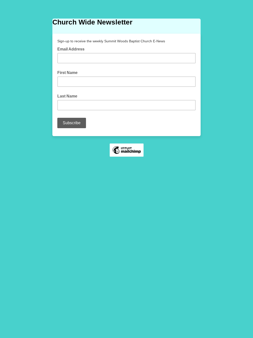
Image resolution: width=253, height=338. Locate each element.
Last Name (67, 96)
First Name (67, 73)
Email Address (72, 48)
